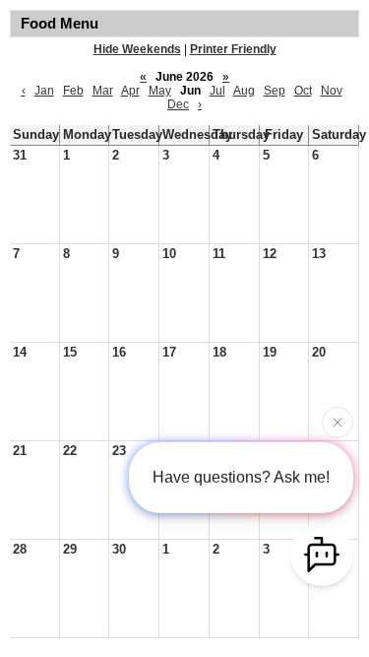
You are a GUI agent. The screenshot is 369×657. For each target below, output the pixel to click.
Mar (102, 91)
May (160, 91)
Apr (130, 91)
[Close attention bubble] (337, 421)
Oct (303, 91)
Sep (274, 91)
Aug (244, 91)
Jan (44, 91)
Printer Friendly (233, 49)
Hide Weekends (137, 49)
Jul (217, 91)
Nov (331, 91)
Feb (73, 91)
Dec (178, 104)
